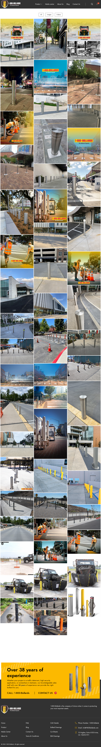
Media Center (5, 732)
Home (3, 723)
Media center (49, 4)
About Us (60, 4)
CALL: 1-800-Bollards (18, 693)
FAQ (27, 723)
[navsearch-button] (92, 4)
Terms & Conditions (32, 736)
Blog (68, 4)
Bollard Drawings (56, 727)
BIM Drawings (55, 736)
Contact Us (76, 4)
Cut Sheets (54, 732)
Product (37, 4)
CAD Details (54, 723)
